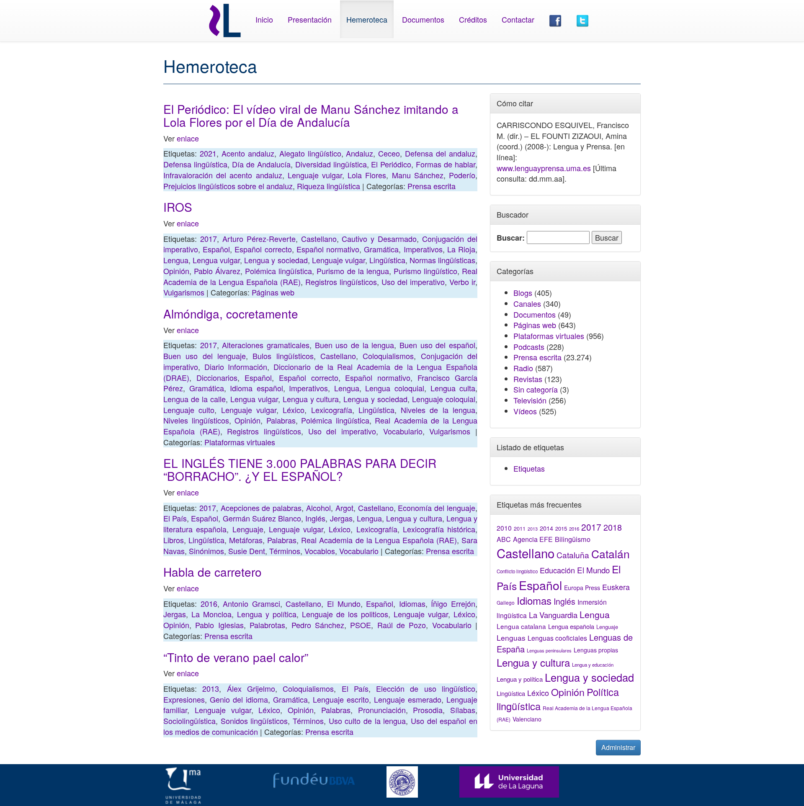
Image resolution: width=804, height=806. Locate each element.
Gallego (506, 602)
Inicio (264, 19)
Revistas (527, 378)
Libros (173, 539)
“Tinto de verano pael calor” (235, 657)
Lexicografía (331, 409)
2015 (561, 528)
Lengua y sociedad (275, 259)
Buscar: (511, 238)
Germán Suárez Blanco (262, 518)
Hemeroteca (366, 19)
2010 (504, 527)
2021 (208, 153)
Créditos (473, 19)
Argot (344, 507)
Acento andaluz (248, 153)
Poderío (462, 174)
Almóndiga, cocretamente (230, 313)
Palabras (281, 420)
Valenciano (527, 719)
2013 (210, 688)
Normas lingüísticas (442, 259)
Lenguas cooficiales (557, 637)
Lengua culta (453, 387)
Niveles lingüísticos (196, 420)
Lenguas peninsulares (549, 650)
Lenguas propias (596, 650)
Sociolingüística (189, 720)
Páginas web (273, 292)
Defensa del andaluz (440, 153)
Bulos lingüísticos (283, 355)
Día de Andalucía (261, 164)
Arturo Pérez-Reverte (259, 238)
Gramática (381, 249)
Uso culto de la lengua (367, 720)
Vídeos (525, 411)
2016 (209, 603)
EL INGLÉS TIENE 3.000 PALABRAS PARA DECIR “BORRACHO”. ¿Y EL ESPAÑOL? (299, 469)
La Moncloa (211, 613)
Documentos (423, 19)
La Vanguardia (553, 614)
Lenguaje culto (188, 409)
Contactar (518, 19)
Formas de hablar (445, 164)
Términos (284, 550)
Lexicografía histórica (439, 529)
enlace (188, 138)
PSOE (360, 624)
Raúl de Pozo (401, 624)
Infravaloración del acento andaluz (222, 174)
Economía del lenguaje (436, 507)
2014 (546, 528)
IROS (177, 206)
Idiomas (412, 603)
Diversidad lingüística (331, 164)
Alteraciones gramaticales (265, 344)
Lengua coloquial (394, 387)
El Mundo (344, 603)
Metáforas (246, 539)
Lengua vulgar (216, 259)
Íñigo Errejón (453, 603)
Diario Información (236, 366)
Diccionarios (216, 377)
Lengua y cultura (311, 398)
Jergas (341, 518)
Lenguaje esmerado (407, 699)
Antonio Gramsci (251, 603)
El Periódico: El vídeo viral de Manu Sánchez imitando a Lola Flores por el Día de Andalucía (311, 115)
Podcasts (528, 346)
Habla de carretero (212, 571)
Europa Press (582, 587)
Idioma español (256, 387)
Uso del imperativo (413, 281)
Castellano (319, 238)
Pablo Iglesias (219, 624)
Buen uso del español (437, 344)
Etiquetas (529, 468)
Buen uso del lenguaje (204, 355)
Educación (557, 570)
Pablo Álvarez (217, 270)
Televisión (529, 400)
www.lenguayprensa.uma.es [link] (544, 167)
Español (216, 249)
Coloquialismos (388, 355)
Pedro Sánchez (317, 624)
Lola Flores (367, 174)
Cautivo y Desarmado (379, 238)
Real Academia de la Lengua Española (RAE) (379, 539)
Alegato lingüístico (310, 153)
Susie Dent (246, 550)
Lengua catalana (521, 626)
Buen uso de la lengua (354, 344)
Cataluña (573, 554)
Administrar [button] (618, 747)
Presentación (310, 19)
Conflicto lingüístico (517, 571)
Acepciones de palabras (261, 507)
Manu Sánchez (417, 174)
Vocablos (319, 550)
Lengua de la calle (194, 398)
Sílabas (462, 709)
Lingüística (387, 259)
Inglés (315, 518)
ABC (504, 539)
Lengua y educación (592, 664)
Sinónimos (206, 550)
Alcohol (318, 507)
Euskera (616, 587)
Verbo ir (462, 281)
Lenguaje (247, 529)
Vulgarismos (183, 292)
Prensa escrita (431, 185)
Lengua (175, 259)
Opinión (176, 270)
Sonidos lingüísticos (254, 720)
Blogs (522, 292)
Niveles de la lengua (438, 409)
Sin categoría (535, 389)
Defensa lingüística (195, 164)
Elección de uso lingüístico (425, 688)
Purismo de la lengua (353, 270)
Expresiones (184, 699)
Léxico (293, 409)
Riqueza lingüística (328, 185)
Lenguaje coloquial (443, 398)
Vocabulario (403, 431)
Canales (527, 303)
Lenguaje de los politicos (345, 613)
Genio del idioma (239, 699)
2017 (208, 238)
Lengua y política (266, 613)
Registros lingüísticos (341, 281)
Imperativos (423, 249)
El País (175, 518)
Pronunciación (382, 709)
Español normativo (327, 249)
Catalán (610, 553)
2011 (520, 528)
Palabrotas (267, 624)
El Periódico (391, 164)
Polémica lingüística (278, 270)
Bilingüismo (572, 539)
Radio (523, 367)
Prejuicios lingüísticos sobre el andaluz (228, 185)
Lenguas (511, 637)
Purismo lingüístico (425, 270)
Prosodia (428, 709)
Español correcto (262, 249)
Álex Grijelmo (251, 688)
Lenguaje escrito (341, 699)
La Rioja (461, 249)
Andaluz (359, 153)
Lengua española (571, 626)
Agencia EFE (533, 539)
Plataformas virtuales (239, 441)
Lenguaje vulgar (315, 174)
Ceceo (389, 153)
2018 (612, 527)
